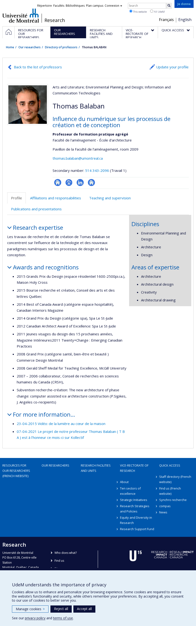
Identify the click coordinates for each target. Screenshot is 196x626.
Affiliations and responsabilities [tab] (55, 198)
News (163, 512)
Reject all (61, 608)
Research (54, 20)
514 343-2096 (97, 170)
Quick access (169, 465)
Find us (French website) (170, 491)
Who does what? (65, 553)
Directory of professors (61, 47)
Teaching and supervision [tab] (110, 198)
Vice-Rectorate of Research (134, 468)
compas (165, 506)
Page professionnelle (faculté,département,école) (69, 182)
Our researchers (29, 47)
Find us (59, 561)
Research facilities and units (96, 468)
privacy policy (35, 618)
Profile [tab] (16, 198)
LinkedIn (80, 182)
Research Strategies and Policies (134, 508)
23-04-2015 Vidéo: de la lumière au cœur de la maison (61, 423)
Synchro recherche (173, 500)
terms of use (63, 618)
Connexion (112, 6)
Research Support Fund (137, 529)
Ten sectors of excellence (130, 491)
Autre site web (91, 182)
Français (166, 19)
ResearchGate (57, 182)
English (184, 19)
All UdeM (159, 11)
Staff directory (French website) (175, 479)
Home (10, 47)
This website (139, 11)
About (124, 482)
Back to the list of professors (38, 67)
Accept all (84, 608)
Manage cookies (30, 609)
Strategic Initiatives (133, 500)
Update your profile (172, 67)
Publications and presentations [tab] (36, 209)
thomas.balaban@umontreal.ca (78, 158)
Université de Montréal (20, 15)
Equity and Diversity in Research (136, 520)
